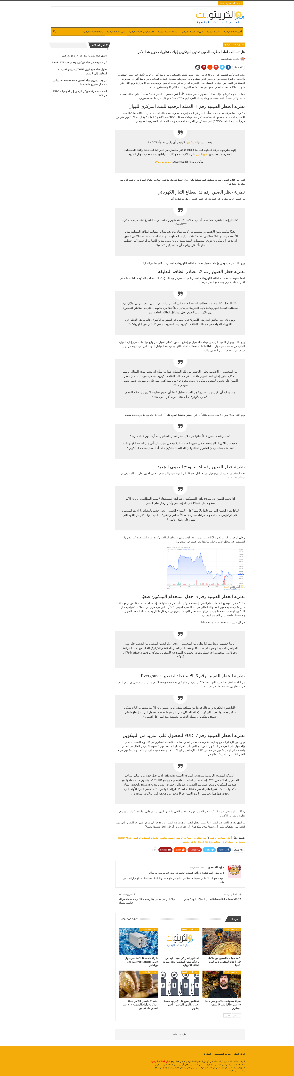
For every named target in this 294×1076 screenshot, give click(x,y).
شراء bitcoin (124, 837)
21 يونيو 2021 (163, 161)
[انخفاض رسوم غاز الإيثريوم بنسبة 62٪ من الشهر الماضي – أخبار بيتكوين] (180, 984)
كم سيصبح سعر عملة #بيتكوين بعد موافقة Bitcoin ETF (79, 62)
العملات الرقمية (213, 31)
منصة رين (240, 841)
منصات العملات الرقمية (167, 31)
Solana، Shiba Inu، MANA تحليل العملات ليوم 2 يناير (212, 899)
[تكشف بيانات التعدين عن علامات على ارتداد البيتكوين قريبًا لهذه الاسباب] (221, 941)
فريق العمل (239, 1054)
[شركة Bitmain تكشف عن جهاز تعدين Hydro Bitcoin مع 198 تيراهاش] (138, 941)
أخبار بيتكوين (201, 837)
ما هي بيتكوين (189, 841)
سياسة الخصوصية (222, 1054)
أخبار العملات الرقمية (233, 31)
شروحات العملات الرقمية (192, 31)
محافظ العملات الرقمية (93, 31)
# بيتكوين (191, 142)
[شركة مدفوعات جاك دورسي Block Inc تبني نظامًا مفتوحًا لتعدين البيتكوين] (221, 984)
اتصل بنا (207, 1054)
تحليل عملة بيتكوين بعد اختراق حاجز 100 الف (84, 55)
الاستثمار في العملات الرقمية (141, 31)
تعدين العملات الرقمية (116, 31)
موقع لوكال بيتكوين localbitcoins (215, 841)
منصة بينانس (167, 837)
